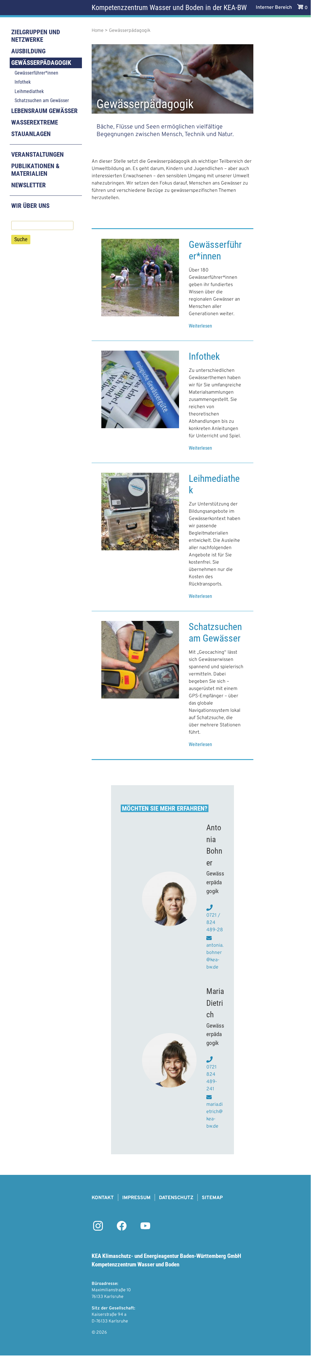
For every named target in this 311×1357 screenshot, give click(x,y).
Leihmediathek (29, 91)
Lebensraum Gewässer (44, 111)
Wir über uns (30, 205)
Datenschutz (176, 1198)
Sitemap (212, 1198)
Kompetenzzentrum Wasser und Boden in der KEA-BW (169, 7)
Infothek (23, 82)
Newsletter (28, 185)
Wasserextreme (34, 122)
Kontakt (103, 1198)
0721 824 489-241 (211, 1078)
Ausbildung (28, 51)
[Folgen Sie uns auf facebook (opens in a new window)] (121, 1229)
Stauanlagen (31, 134)
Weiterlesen (200, 326)
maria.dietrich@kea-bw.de (214, 1115)
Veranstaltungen (37, 154)
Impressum (136, 1198)
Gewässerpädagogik (41, 62)
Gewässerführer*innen (36, 73)
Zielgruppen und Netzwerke (35, 35)
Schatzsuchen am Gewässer (42, 100)
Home (97, 31)
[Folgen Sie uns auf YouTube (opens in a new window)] (145, 1229)
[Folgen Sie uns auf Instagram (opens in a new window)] (98, 1229)
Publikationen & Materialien (35, 169)
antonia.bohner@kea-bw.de (214, 956)
